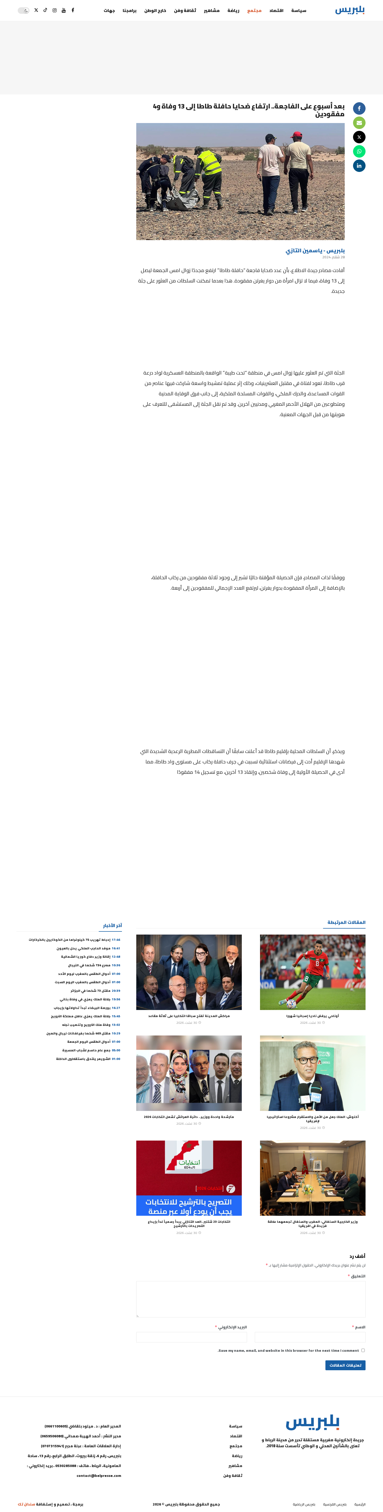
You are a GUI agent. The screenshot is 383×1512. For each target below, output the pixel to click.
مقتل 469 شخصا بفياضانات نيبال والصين (83, 1033)
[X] (36, 10)
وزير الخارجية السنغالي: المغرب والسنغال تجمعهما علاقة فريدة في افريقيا (313, 1224)
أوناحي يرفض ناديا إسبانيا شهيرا (312, 1016)
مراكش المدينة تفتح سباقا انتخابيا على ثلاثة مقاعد (189, 1016)
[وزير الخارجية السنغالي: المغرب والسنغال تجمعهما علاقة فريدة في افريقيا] (313, 1178)
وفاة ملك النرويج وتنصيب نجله (91, 1025)
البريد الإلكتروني (231, 1327)
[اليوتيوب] (63, 10)
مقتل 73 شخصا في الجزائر (95, 991)
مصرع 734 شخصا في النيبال (94, 965)
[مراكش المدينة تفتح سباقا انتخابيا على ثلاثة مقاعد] (189, 972)
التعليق (357, 1276)
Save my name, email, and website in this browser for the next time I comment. (288, 1350)
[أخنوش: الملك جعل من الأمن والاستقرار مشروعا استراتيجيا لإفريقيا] (313, 1073)
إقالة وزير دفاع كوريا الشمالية (90, 957)
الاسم (359, 1327)
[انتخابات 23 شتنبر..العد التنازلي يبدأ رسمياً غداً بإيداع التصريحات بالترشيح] (189, 1178)
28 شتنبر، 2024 (333, 257)
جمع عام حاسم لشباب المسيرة (91, 1050)
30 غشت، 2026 (310, 1023)
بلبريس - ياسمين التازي (315, 250)
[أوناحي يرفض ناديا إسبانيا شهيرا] (313, 972)
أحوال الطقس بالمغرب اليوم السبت (87, 982)
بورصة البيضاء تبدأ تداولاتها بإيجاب (87, 1008)
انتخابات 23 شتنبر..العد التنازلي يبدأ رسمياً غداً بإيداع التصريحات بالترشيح (189, 1224)
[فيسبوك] (73, 10)
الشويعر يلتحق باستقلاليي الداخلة (88, 1059)
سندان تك (26, 1504)
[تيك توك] (45, 10)
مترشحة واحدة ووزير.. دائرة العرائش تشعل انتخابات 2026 (189, 1117)
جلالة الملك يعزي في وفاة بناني (90, 999)
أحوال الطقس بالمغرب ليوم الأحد (89, 974)
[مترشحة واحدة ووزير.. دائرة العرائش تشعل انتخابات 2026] (189, 1073)
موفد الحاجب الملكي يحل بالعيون (88, 948)
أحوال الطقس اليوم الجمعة (93, 1042)
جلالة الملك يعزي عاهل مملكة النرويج (85, 1016)
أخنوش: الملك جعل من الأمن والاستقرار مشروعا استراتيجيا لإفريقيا (313, 1119)
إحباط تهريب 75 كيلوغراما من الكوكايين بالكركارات (74, 940)
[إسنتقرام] (54, 10)
